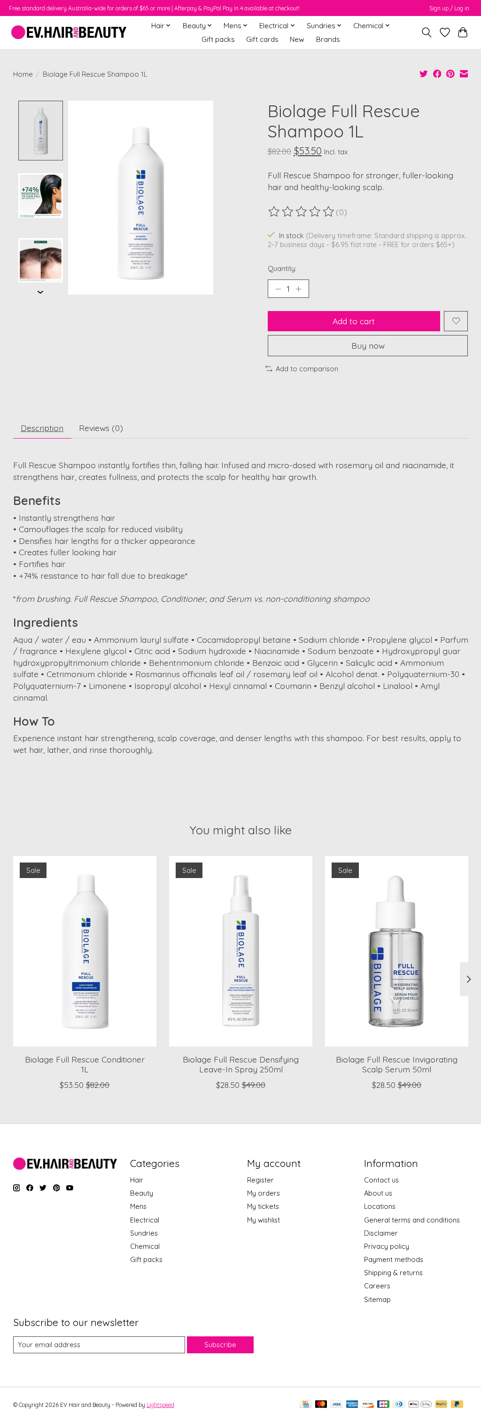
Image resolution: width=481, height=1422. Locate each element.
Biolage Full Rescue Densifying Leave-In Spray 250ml (241, 1064)
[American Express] (352, 1404)
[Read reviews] (302, 212)
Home (23, 74)
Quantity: (282, 268)
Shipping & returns (393, 1272)
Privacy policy (386, 1246)
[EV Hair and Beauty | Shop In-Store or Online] (68, 32)
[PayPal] (441, 1404)
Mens (138, 1206)
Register (260, 1179)
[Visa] (337, 1404)
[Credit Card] (305, 1404)
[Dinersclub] (399, 1404)
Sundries (144, 1233)
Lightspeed (160, 1404)
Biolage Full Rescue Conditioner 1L (84, 1064)
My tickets (263, 1206)
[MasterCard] (321, 1404)
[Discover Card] (368, 1404)
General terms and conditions (412, 1219)
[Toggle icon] (426, 32)
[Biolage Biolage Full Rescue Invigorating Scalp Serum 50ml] (396, 951)
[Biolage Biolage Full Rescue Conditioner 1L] (84, 951)
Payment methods (393, 1259)
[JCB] (383, 1404)
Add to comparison (307, 368)
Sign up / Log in (449, 8)
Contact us (381, 1179)
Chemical (145, 1246)
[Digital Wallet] (420, 1404)
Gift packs (218, 39)
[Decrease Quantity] (278, 288)
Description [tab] (42, 428)
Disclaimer (381, 1233)
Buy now (368, 345)
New (297, 39)
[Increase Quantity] (298, 288)
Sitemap (377, 1299)
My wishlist (263, 1219)
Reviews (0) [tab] (101, 428)
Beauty (141, 1193)
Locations (380, 1206)
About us (378, 1193)
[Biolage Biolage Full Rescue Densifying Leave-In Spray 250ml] (240, 951)
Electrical (144, 1219)
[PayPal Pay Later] (457, 1404)
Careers (377, 1285)
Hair (136, 1179)
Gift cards (262, 39)
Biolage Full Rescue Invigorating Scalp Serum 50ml (397, 1064)
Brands (328, 39)
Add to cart (354, 321)
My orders (263, 1193)
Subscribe (220, 1344)
